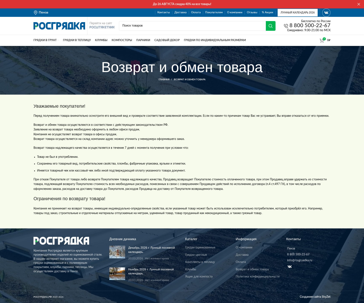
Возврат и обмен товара (252, 269)
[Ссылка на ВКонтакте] (326, 12)
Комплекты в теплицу (200, 262)
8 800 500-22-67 (309, 26)
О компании (244, 247)
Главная (164, 79)
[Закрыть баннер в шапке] (358, 4)
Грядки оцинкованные (200, 247)
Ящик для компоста (199, 276)
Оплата (241, 262)
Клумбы (190, 269)
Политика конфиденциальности (258, 276)
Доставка (242, 254)
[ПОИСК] (271, 26)
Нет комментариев (157, 258)
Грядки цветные (196, 254)
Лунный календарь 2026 (298, 12)
